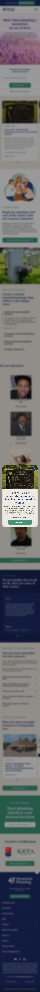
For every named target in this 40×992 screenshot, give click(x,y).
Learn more (18, 522)
